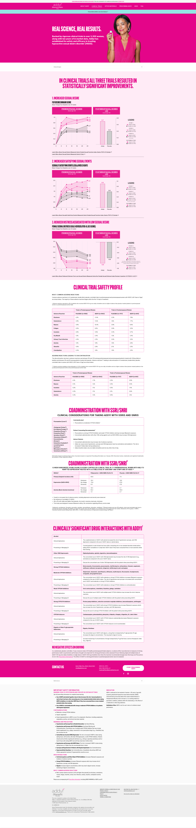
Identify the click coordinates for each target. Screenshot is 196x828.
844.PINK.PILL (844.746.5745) (130, 789)
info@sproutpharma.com (61, 812)
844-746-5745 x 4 (104, 668)
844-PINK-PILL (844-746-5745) (85, 666)
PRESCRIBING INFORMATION (78, 1)
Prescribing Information (65, 657)
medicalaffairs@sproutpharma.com (109, 670)
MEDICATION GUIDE (89, 1)
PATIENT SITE (121, 1)
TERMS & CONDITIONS (105, 797)
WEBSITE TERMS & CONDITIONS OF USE (110, 789)
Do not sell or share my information (131, 793)
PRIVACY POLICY (104, 790)
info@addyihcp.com (81, 668)
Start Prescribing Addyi (133, 668)
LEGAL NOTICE (103, 795)
